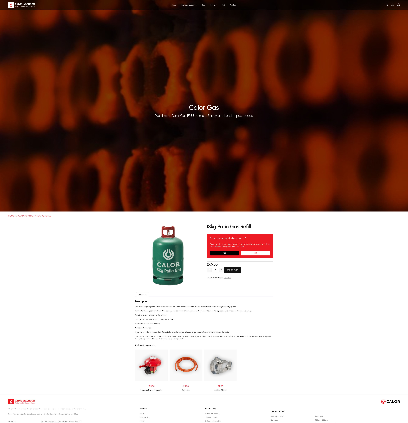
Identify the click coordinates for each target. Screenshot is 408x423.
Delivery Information (213, 421)
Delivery (213, 5)
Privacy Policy (144, 417)
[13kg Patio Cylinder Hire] (255, 253)
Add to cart (232, 270)
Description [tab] (142, 294)
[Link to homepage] (21, 5)
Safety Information (212, 414)
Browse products (187, 5)
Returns (142, 414)
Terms (142, 421)
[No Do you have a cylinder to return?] (224, 253)
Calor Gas (21, 215)
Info (203, 5)
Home (174, 5)
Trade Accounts (211, 417)
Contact (233, 5)
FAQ (223, 5)
